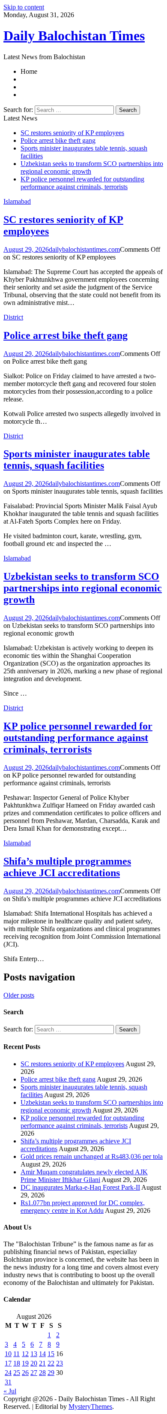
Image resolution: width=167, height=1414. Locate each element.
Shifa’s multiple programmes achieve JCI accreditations (67, 867)
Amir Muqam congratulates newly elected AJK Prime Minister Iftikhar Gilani (84, 1175)
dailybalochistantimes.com (84, 249)
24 (8, 1372)
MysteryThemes (90, 1406)
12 (25, 1353)
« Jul (9, 1391)
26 (25, 1372)
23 (59, 1363)
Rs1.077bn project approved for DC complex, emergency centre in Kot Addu (83, 1206)
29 (51, 1372)
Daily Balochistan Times (74, 35)
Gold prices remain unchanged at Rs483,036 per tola (92, 1156)
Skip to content (23, 7)
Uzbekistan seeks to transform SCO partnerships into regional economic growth (82, 588)
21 (42, 1363)
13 (33, 1353)
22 (51, 1363)
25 (16, 1372)
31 (8, 1382)
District (13, 317)
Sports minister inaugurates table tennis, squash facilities (76, 459)
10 (8, 1353)
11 (16, 1353)
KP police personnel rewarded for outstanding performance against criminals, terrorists (82, 182)
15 (51, 1353)
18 (16, 1363)
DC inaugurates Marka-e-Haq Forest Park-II (80, 1187)
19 (25, 1363)
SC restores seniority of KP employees (72, 132)
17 (8, 1363)
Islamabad (17, 201)
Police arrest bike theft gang (58, 140)
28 (42, 1372)
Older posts (18, 995)
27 (33, 1372)
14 (42, 1353)
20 (33, 1363)
